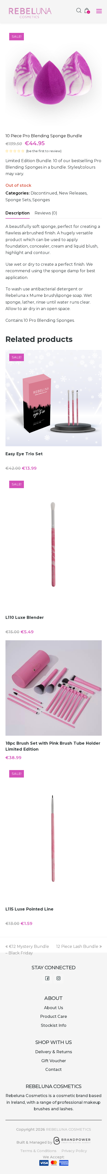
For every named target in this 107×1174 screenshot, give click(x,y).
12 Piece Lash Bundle (77, 946)
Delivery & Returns (53, 1051)
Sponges (41, 199)
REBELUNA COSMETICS (68, 1129)
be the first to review (43, 151)
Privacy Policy (74, 1151)
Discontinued (44, 193)
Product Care (53, 1016)
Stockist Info (53, 1025)
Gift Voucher (53, 1060)
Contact (53, 1069)
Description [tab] (17, 213)
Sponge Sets (18, 199)
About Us (53, 1007)
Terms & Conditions (38, 1151)
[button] (99, 11)
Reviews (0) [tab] (46, 213)
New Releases (73, 193)
